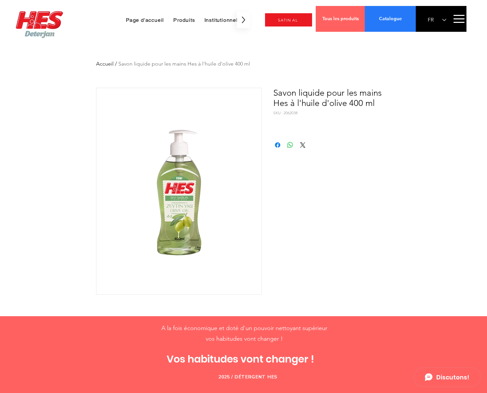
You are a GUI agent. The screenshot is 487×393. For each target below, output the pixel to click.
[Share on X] (303, 145)
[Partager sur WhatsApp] (290, 145)
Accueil (105, 64)
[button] (459, 19)
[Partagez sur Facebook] (278, 145)
